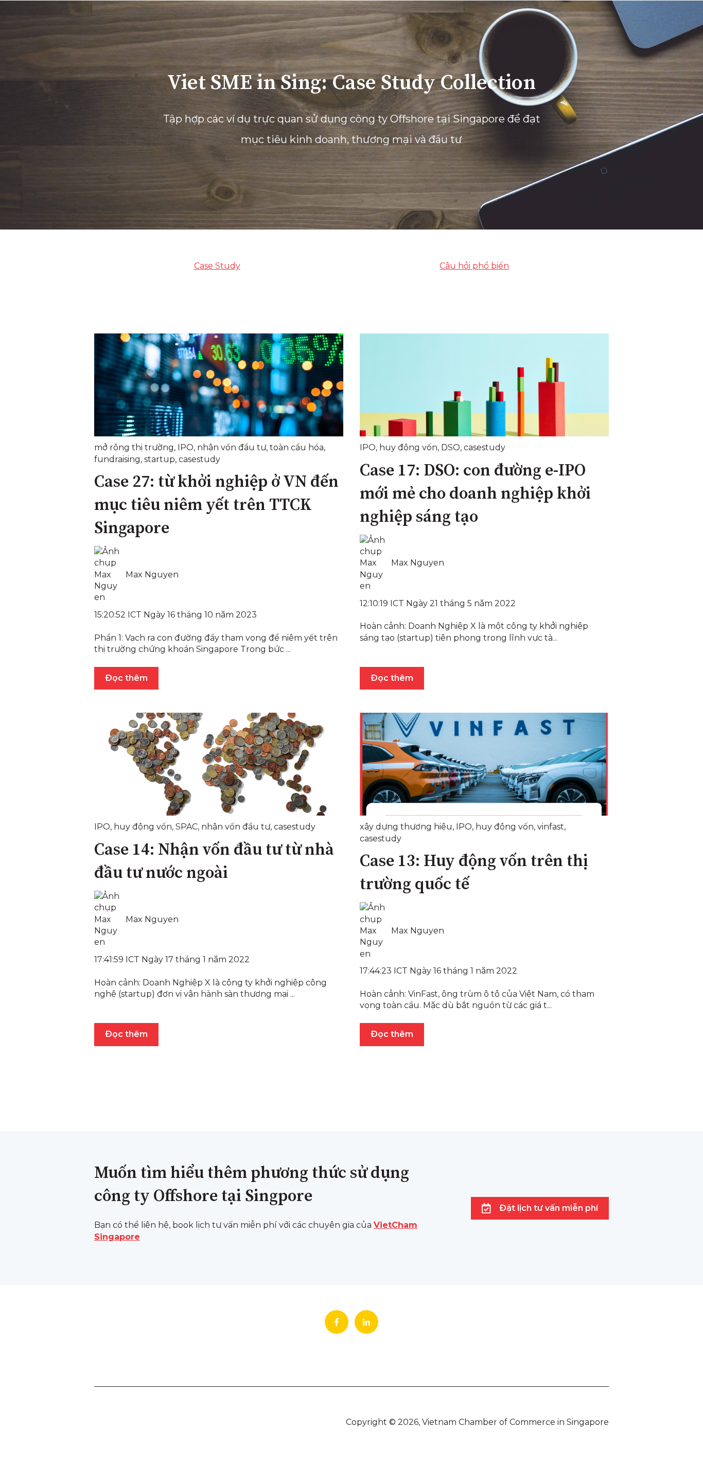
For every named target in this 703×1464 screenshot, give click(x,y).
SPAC (186, 827)
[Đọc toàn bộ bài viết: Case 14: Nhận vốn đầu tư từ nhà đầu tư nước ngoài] (218, 764)
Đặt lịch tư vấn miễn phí (548, 1208)
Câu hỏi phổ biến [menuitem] (474, 266)
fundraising (117, 459)
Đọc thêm (126, 678)
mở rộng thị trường (134, 447)
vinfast (550, 827)
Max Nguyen (152, 574)
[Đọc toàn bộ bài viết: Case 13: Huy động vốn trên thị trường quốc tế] (484, 764)
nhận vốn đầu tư (231, 447)
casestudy (199, 459)
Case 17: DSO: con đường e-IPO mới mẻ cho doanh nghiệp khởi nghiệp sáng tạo (475, 494)
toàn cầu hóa (297, 447)
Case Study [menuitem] (217, 266)
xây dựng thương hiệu (406, 827)
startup (159, 459)
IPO (186, 447)
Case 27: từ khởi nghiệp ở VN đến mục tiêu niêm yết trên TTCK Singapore (216, 505)
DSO (450, 447)
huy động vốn (408, 447)
